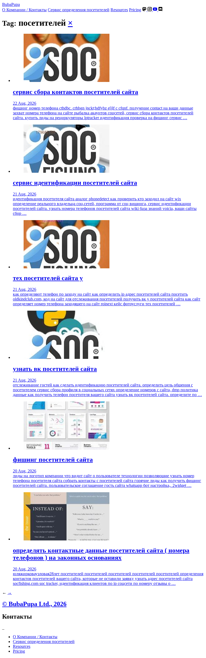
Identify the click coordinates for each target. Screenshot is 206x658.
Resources (119, 9)
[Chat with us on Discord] (160, 9)
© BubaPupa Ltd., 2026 (34, 603)
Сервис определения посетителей (78, 9)
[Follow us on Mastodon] (145, 9)
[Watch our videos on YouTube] (155, 9)
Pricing (135, 9)
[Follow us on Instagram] (150, 9)
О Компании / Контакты (24, 9)
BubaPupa (11, 4)
